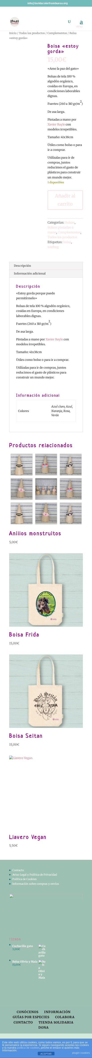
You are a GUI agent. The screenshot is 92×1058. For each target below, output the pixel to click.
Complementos (57, 33)
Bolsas (70, 222)
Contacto (18, 870)
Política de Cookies (24, 879)
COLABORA (65, 1017)
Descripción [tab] (22, 266)
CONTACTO (23, 1022)
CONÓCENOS (27, 1012)
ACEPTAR (46, 1053)
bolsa (67, 242)
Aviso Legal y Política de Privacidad (34, 874)
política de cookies (28, 1047)
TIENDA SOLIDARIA (56, 1022)
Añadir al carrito (65, 200)
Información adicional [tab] (30, 273)
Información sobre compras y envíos (35, 883)
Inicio (13, 33)
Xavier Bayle (56, 124)
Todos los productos (32, 33)
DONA (43, 1028)
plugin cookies (81, 1052)
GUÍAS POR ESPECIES (31, 1017)
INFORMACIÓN (57, 1012)
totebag (53, 247)
